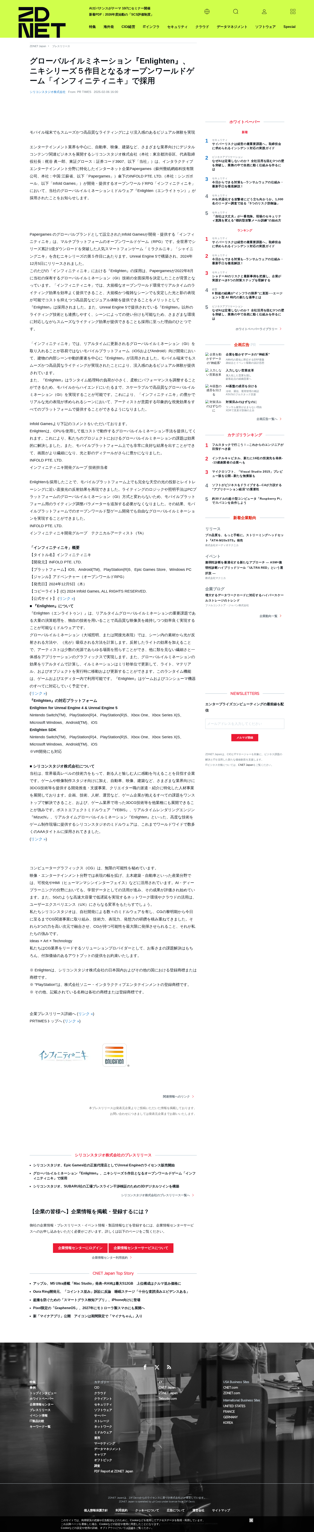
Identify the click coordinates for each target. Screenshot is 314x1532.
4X (160, 1382)
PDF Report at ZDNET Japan (113, 1471)
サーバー (100, 1415)
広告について (176, 1510)
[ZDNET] (51, 19)
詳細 (130, 1527)
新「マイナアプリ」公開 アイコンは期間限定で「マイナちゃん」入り (87, 1316)
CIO (96, 1387)
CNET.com (230, 1387)
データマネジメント (232, 27)
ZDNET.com (231, 1393)
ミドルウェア (103, 1432)
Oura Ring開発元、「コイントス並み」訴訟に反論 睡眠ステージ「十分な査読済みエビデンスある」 (111, 1291)
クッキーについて (147, 1510)
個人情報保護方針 (96, 1510)
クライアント (103, 1398)
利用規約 (122, 1510)
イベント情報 (39, 1415)
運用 (97, 1438)
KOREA (228, 1422)
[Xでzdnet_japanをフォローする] (157, 1367)
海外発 (109, 27)
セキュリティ (177, 27)
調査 (97, 1465)
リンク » (66, 598)
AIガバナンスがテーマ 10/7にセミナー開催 (119, 8)
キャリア (100, 1454)
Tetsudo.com (168, 1398)
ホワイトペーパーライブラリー (256, 329)
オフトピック (103, 1460)
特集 (92, 27)
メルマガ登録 (244, 737)
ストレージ (101, 1421)
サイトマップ (221, 1510)
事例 (33, 1387)
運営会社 (198, 1510)
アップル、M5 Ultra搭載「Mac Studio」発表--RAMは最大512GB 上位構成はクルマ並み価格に (107, 1283)
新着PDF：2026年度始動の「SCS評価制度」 (121, 14)
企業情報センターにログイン (80, 1248)
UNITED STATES (234, 1406)
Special (289, 27)
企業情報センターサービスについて (141, 1248)
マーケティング (104, 1443)
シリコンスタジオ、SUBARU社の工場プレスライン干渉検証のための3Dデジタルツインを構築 (106, 1186)
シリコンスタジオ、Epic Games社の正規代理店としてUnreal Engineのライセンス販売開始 (104, 1165)
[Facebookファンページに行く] (145, 1367)
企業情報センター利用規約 (110, 1257)
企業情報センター (42, 1404)
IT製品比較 (37, 1421)
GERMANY (230, 1417)
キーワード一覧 (40, 1426)
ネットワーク (103, 1426)
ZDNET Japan (38, 46)
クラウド (202, 27)
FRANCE (229, 1411)
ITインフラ (151, 27)
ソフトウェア (265, 27)
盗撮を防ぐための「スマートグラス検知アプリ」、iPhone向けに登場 (86, 1300)
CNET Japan (245, 764)
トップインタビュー (43, 1393)
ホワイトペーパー (42, 1398)
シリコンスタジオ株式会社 (48, 92)
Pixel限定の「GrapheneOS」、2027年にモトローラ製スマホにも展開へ (89, 1308)
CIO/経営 (128, 27)
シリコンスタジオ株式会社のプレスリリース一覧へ (155, 1195)
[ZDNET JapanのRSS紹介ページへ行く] (169, 1367)
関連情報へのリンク (176, 1096)
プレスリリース (61, 46)
